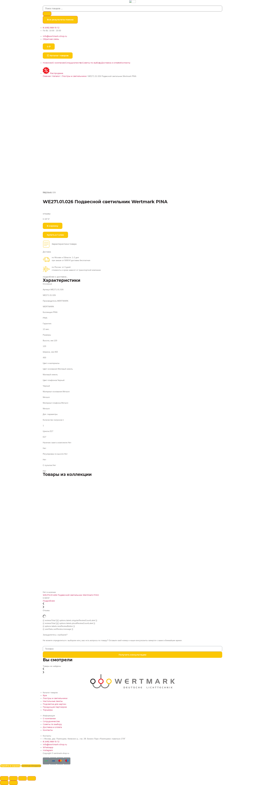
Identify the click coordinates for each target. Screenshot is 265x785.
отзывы (46, 213)
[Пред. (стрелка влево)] (4, 783)
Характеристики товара (64, 244)
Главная (47, 76)
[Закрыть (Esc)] (4, 778)
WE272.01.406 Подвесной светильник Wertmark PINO (71, 595)
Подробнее (49, 601)
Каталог (56, 76)
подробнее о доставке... (55, 277)
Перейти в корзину (10, 766)
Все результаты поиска (60, 19)
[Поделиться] (13, 778)
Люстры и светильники (74, 76)
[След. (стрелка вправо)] (13, 783)
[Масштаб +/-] (31, 778)
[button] (58, 55)
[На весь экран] (22, 778)
